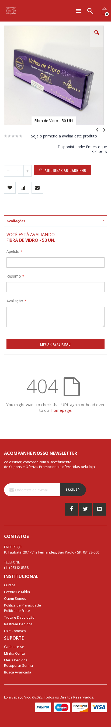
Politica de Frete (17, 610)
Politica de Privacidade (22, 605)
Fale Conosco (15, 630)
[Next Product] (104, 129)
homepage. (61, 410)
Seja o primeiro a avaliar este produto (64, 136)
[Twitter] (85, 509)
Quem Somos (15, 598)
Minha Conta (14, 653)
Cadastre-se (14, 646)
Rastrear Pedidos (18, 624)
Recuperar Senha (18, 665)
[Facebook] (71, 509)
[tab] (55, 220)
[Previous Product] (97, 129)
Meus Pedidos (15, 660)
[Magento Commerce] (11, 11)
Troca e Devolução (19, 617)
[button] (96, 36)
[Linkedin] (99, 509)
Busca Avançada (17, 672)
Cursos (10, 585)
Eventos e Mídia (17, 591)
